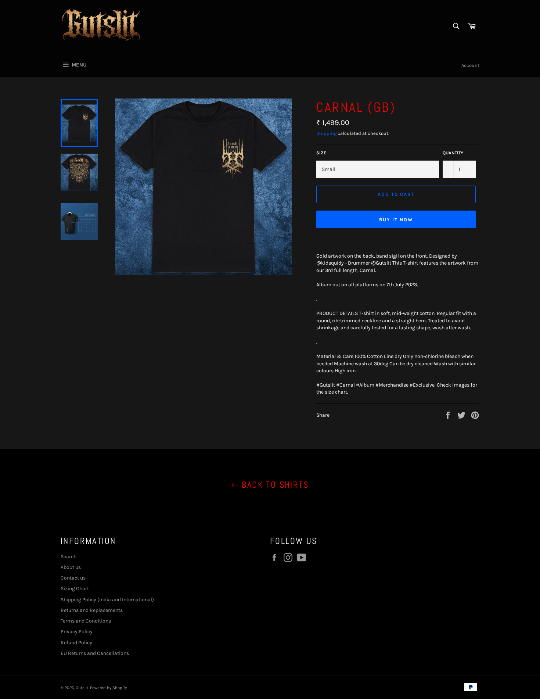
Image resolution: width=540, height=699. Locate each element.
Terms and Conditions (86, 621)
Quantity (453, 152)
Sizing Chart (75, 588)
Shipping (326, 133)
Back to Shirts (274, 484)
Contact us (73, 578)
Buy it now (396, 219)
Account (470, 65)
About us (71, 567)
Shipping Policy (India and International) (107, 599)
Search (68, 556)
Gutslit (82, 687)
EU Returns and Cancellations (95, 653)
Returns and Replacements (92, 610)
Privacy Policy (77, 631)
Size (321, 152)
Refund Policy (76, 642)
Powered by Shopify (108, 687)
